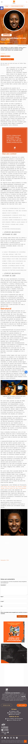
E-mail (2, 599)
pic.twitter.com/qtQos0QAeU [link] (11, 229)
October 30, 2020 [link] (8, 275)
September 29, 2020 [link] (9, 234)
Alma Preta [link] (4, 486)
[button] (1, 56)
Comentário (3, 582)
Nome (2, 594)
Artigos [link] (6, 6)
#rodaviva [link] (5, 226)
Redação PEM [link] (5, 560)
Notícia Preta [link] (8, 488)
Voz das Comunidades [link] (19, 488)
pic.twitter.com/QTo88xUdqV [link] (17, 270)
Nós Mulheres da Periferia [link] (15, 486)
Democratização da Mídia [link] (17, 6)
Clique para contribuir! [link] (9, 153)
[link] (1, 8)
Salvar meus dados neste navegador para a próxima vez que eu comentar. (14, 611)
